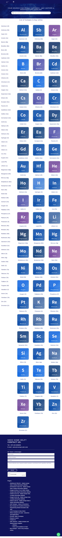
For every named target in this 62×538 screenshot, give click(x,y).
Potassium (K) (5, 221)
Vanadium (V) (5, 289)
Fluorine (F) (4, 106)
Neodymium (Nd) (6, 185)
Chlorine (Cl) (4, 78)
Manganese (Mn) (6, 173)
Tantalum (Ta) (5, 269)
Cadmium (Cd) (5, 58)
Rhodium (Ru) (5, 229)
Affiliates (14, 525)
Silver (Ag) (4, 257)
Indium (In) (4, 141)
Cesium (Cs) (4, 74)
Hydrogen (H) (5, 138)
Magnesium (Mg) (6, 169)
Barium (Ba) (4, 42)
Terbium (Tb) (4, 277)
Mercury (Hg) (5, 177)
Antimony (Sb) (5, 30)
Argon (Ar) (4, 34)
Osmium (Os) (5, 201)
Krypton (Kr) (4, 157)
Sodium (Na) (4, 261)
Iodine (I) (3, 145)
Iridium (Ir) (4, 149)
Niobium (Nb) (5, 197)
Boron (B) (4, 50)
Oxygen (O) (4, 205)
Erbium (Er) (4, 98)
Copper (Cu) (4, 90)
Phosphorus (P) (5, 213)
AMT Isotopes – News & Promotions (19, 504)
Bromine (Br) (4, 54)
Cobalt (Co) (4, 86)
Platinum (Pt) (5, 217)
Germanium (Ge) (6, 118)
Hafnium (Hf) (4, 126)
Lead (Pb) (4, 161)
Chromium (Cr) (5, 82)
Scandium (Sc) (5, 245)
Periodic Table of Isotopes (16, 516)
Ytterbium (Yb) (5, 297)
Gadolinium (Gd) (6, 110)
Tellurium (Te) (5, 273)
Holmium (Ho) (5, 134)
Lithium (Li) (4, 165)
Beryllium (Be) (5, 46)
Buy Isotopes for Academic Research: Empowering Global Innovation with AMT (20, 507)
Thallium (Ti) (4, 281)
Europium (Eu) (5, 102)
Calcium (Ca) (5, 62)
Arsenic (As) (4, 38)
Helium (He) (4, 130)
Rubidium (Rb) (5, 233)
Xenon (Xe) (4, 293)
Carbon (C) (4, 66)
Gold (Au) (4, 122)
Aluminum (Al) (5, 26)
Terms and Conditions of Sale (20, 526)
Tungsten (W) (5, 285)
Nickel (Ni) (4, 193)
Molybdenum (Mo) (6, 181)
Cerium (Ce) (4, 70)
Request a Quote (14, 518)
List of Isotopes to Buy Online (17, 511)
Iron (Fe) (3, 153)
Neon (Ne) (4, 189)
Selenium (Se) (5, 249)
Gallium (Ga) (4, 114)
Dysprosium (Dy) (6, 94)
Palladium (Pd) (5, 209)
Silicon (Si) (4, 253)
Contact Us (13, 519)
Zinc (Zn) (3, 301)
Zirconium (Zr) (5, 305)
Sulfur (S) (4, 265)
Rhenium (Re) (5, 225)
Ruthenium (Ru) (5, 237)
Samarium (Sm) (5, 241)
